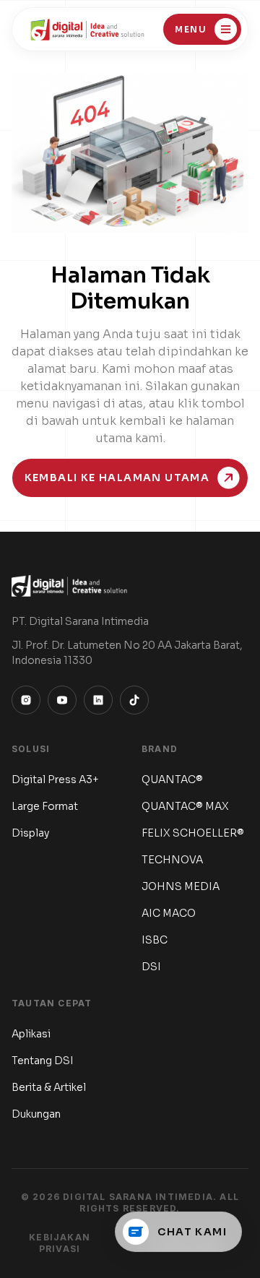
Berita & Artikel (49, 1087)
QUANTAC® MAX (185, 806)
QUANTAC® (172, 779)
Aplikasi (31, 1033)
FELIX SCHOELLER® (193, 832)
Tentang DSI (43, 1060)
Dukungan (36, 1114)
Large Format (45, 806)
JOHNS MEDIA (181, 886)
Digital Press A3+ (55, 779)
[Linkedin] (98, 700)
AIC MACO (169, 913)
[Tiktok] (134, 700)
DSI (151, 966)
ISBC (155, 939)
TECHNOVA (172, 859)
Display (30, 832)
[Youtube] (62, 700)
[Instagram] (26, 700)
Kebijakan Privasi (59, 1243)
